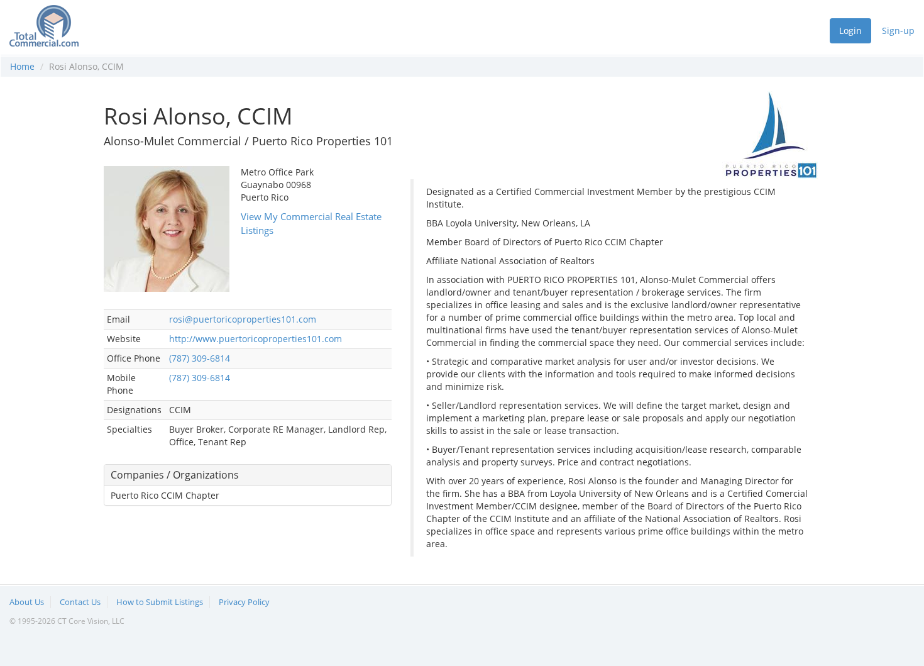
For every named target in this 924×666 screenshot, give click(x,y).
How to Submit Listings (159, 602)
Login (850, 30)
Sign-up (898, 30)
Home (22, 66)
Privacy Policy (244, 602)
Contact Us (80, 602)
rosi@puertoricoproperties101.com (242, 319)
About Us (26, 602)
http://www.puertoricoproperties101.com (255, 339)
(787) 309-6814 (199, 358)
